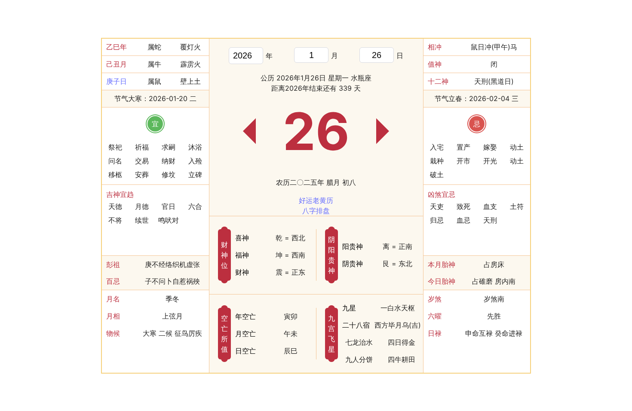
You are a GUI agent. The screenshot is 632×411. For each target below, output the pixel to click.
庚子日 (116, 81)
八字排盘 (316, 210)
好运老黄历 (316, 200)
